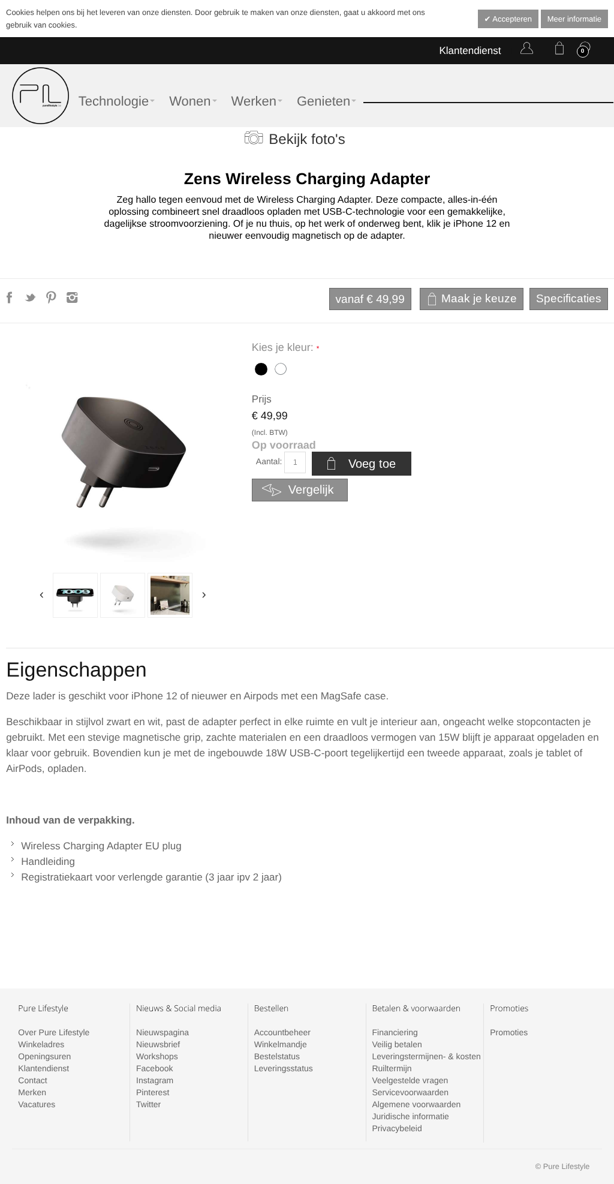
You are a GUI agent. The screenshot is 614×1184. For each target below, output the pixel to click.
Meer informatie (574, 18)
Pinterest (152, 1092)
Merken (32, 1092)
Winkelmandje (280, 1044)
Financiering (394, 1032)
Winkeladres (41, 1044)
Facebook (154, 1068)
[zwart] (260, 368)
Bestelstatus (277, 1056)
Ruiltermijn (391, 1068)
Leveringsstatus (283, 1068)
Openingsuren (44, 1056)
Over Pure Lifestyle (53, 1032)
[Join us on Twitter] (31, 301)
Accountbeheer (282, 1032)
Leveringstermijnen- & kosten (426, 1056)
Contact (32, 1080)
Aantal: (269, 461)
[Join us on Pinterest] (52, 301)
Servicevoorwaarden (410, 1092)
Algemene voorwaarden (416, 1104)
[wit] (122, 595)
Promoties (509, 1032)
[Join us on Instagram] (72, 301)
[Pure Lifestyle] (40, 95)
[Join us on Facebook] (10, 301)
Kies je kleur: (284, 347)
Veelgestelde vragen (410, 1080)
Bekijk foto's (307, 139)
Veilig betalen (397, 1044)
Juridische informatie (410, 1116)
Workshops (157, 1056)
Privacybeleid (397, 1128)
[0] (557, 50)
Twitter (148, 1104)
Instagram (154, 1080)
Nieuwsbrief (158, 1044)
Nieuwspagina (162, 1032)
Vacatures (36, 1104)
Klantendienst (470, 50)
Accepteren (511, 18)
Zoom (122, 453)
